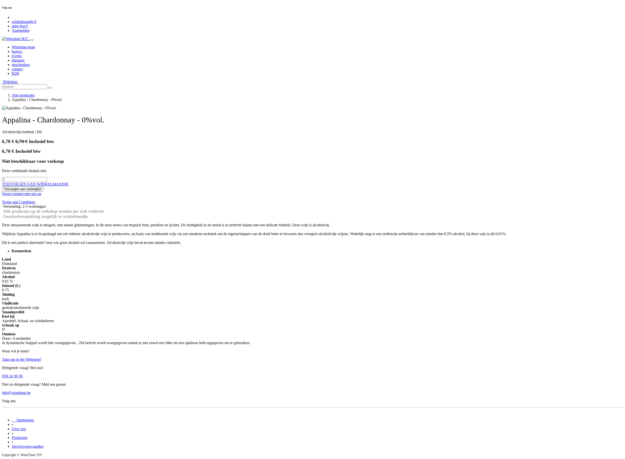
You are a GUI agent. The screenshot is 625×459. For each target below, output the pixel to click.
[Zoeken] (50, 87)
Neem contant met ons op (21, 194)
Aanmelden (21, 30)
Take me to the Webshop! (21, 359)
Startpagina (23, 420)
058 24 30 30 (12, 376)
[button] (35, 184)
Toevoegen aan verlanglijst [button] (23, 189)
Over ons (19, 429)
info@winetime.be (16, 393)
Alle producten (23, 95)
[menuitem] (23, 47)
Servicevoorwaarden (27, 446)
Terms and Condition (18, 202)
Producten (19, 438)
